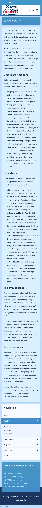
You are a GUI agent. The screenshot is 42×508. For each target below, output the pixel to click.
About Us (7, 426)
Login (38, 2)
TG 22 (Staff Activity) (15, 477)
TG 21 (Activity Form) (15, 473)
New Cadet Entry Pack (15, 486)
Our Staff (7, 430)
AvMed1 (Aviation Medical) (17, 483)
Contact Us (8, 434)
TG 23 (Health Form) (14, 480)
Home (6, 416)
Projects (7, 445)
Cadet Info (8, 450)
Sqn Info (7, 421)
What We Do (9, 439)
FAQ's (6, 456)
